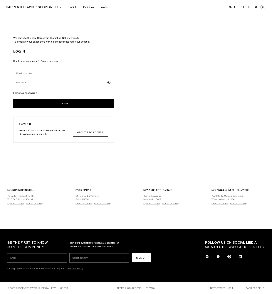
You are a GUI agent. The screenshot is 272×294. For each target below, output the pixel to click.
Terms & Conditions (129, 288)
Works (104, 7)
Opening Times (15, 203)
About (232, 7)
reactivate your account (76, 41)
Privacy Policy (75, 268)
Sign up (141, 257)
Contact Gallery (34, 203)
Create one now (49, 61)
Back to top (253, 288)
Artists (73, 7)
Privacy (150, 288)
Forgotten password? (25, 93)
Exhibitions (89, 7)
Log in (64, 103)
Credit (64, 288)
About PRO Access (90, 132)
